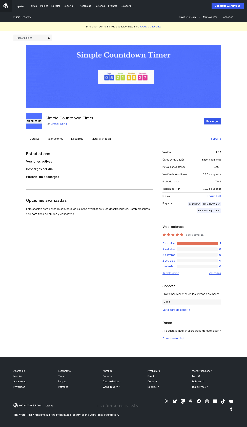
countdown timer (211, 204)
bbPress (198, 381)
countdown (194, 204)
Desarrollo (77, 138)
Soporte (216, 138)
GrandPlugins (59, 123)
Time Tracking (205, 210)
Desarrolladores (112, 381)
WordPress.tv (112, 386)
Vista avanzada (101, 138)
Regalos (153, 386)
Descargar (212, 121)
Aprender (108, 370)
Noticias (17, 376)
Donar (152, 381)
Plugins (62, 381)
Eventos (152, 376)
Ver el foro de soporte (176, 309)
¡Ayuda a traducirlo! (150, 26)
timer (217, 210)
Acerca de (19, 370)
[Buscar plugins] (49, 38)
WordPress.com (202, 370)
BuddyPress (200, 386)
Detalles (34, 138)
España (49, 405)
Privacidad (19, 386)
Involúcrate (154, 370)
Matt (196, 376)
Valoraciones (55, 138)
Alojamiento (19, 381)
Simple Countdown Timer (69, 118)
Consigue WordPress (227, 5)
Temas (62, 376)
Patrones (63, 386)
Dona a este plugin (174, 338)
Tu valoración (170, 273)
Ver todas (215, 273)
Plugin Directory (22, 16)
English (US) (214, 196)
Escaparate (64, 370)
